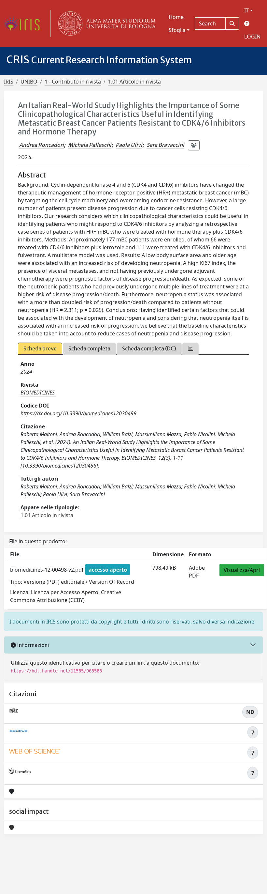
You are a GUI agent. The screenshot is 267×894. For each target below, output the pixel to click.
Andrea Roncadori (41, 145)
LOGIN (252, 36)
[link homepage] (24, 23)
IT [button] (246, 10)
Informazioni (32, 645)
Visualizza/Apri (242, 570)
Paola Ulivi (129, 145)
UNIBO (29, 81)
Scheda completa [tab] (89, 348)
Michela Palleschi (89, 145)
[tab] (190, 349)
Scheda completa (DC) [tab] (149, 348)
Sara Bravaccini (165, 145)
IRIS (8, 81)
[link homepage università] (105, 23)
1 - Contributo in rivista (73, 81)
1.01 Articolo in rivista (134, 81)
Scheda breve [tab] (40, 348)
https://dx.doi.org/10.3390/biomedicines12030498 (78, 413)
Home (176, 17)
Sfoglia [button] (177, 30)
